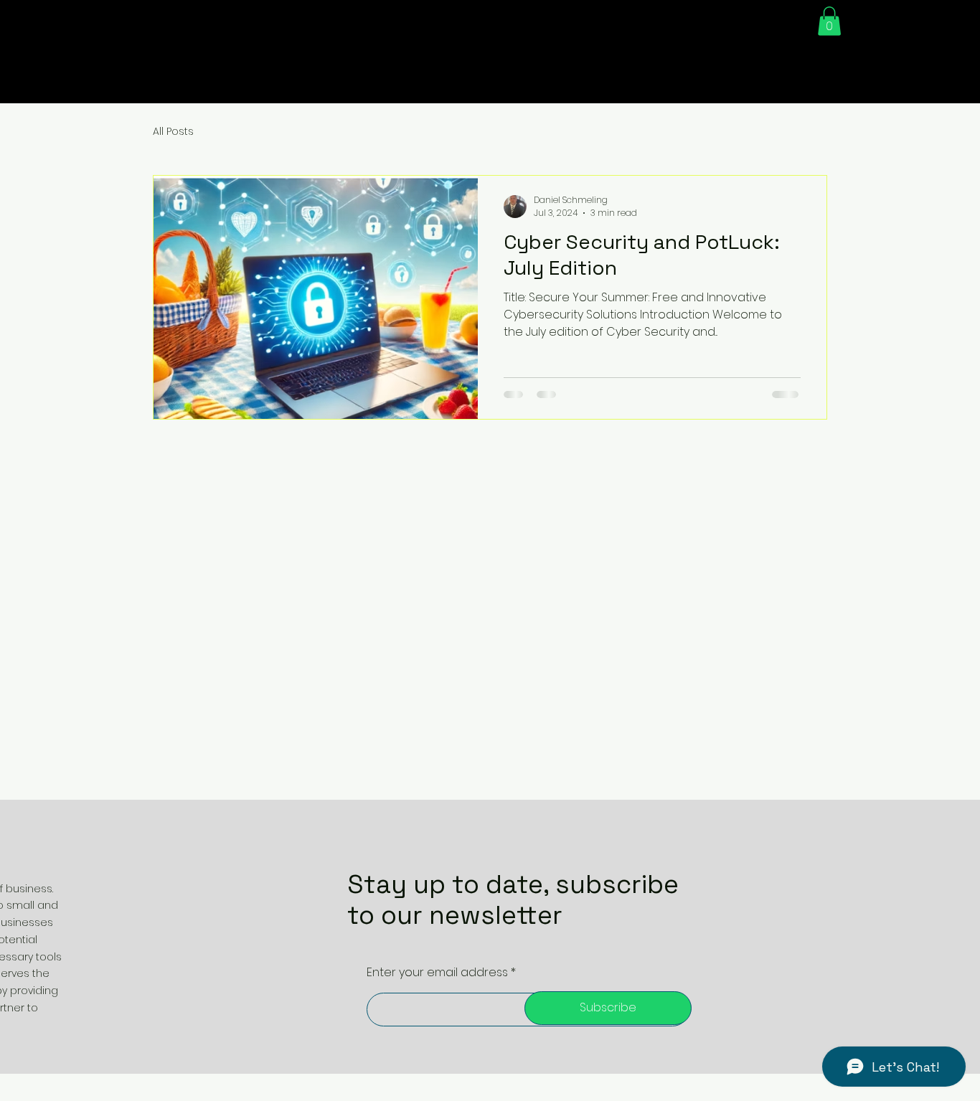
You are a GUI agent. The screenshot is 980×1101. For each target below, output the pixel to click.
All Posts (173, 131)
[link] (829, 21)
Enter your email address (437, 972)
